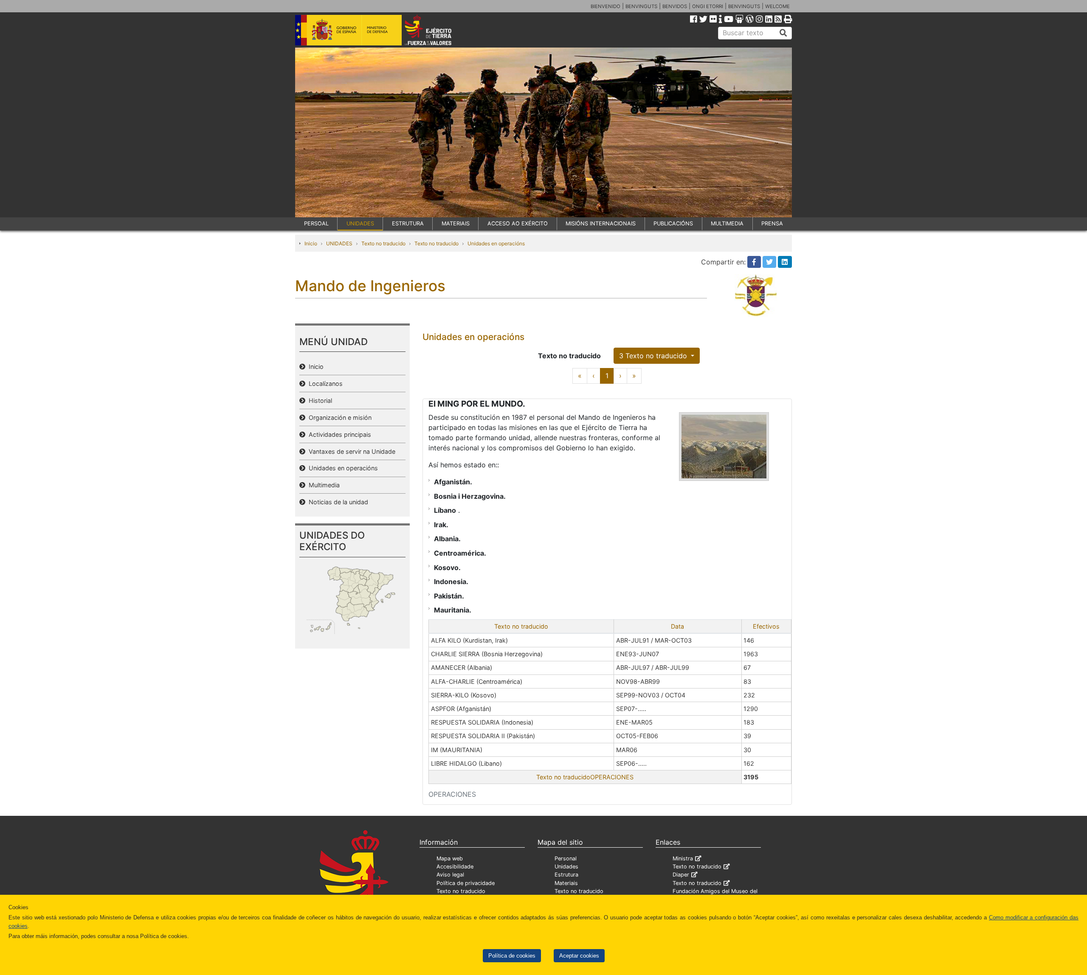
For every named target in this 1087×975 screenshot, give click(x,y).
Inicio (310, 243)
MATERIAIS (456, 223)
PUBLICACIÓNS (673, 223)
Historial (318, 400)
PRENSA (772, 223)
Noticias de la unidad (336, 502)
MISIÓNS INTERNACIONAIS (601, 223)
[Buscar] (783, 33)
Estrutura (566, 874)
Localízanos (324, 383)
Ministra (683, 858)
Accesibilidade (454, 866)
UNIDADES (360, 223)
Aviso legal (450, 874)
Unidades (566, 866)
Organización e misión (338, 417)
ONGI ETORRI (707, 6)
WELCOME (777, 6)
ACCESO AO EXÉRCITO (517, 223)
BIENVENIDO (605, 6)
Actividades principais (338, 434)
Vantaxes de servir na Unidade (350, 451)
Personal (566, 858)
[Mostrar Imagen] (724, 446)
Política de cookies (511, 956)
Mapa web (449, 858)
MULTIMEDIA (727, 223)
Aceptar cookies (579, 956)
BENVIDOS (674, 6)
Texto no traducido (383, 243)
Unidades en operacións (496, 243)
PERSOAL (316, 223)
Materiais (566, 883)
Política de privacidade (465, 883)
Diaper (681, 874)
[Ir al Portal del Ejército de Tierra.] (438, 29)
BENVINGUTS (641, 6)
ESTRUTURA (408, 223)
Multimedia (322, 485)
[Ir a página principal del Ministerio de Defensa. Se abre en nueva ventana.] (348, 29)
